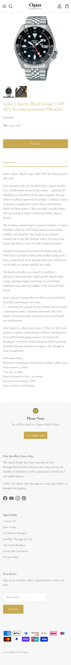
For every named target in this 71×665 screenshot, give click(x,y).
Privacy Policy (11, 557)
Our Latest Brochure (14, 545)
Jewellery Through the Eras (17, 539)
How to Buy (9, 527)
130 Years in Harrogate (15, 533)
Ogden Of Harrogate (19, 652)
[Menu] (4, 6)
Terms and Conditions (15, 551)
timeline (21, 488)
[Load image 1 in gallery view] (35, 48)
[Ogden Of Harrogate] (35, 6)
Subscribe (13, 609)
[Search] (12, 6)
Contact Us (9, 521)
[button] (35, 162)
